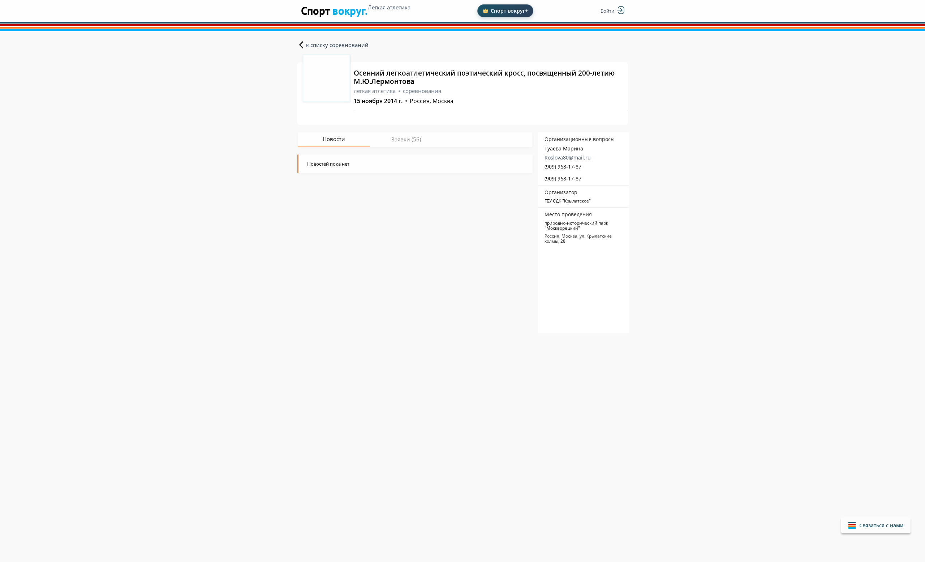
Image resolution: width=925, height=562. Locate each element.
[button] (876, 525)
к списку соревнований (337, 44)
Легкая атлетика (389, 7)
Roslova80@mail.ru (568, 157)
